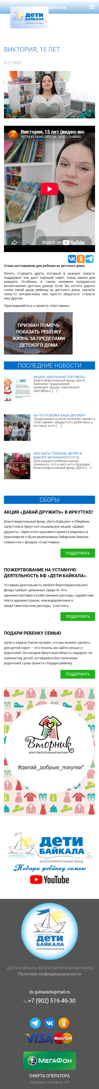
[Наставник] (38, 353)
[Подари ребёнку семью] (49, 884)
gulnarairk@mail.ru (52, 991)
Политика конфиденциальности (49, 973)
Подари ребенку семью (32, 633)
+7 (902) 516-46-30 (52, 1000)
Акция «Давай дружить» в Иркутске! (48, 512)
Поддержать (78, 552)
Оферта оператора (49, 1075)
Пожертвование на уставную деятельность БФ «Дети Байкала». (45, 573)
